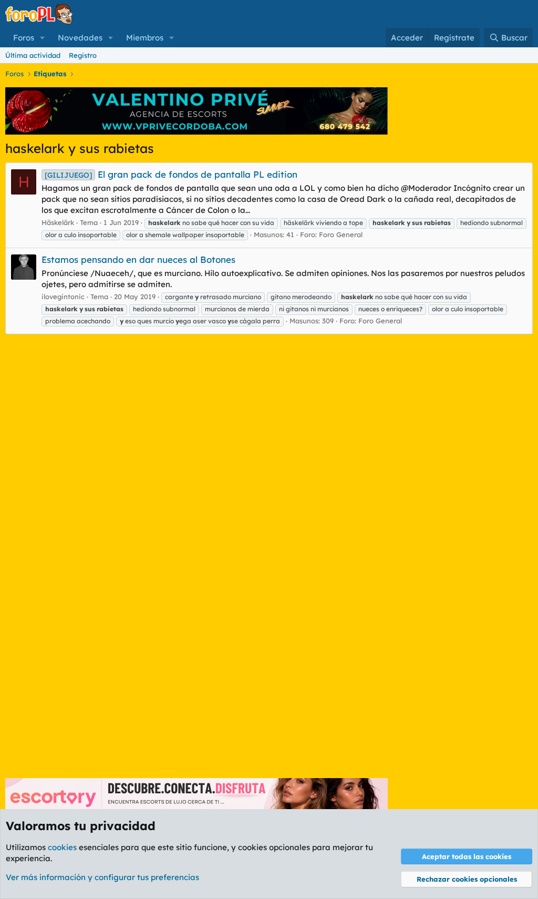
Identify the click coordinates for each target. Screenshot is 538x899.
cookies (62, 847)
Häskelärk (58, 222)
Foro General (341, 234)
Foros (23, 38)
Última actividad (32, 55)
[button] (42, 37)
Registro (83, 55)
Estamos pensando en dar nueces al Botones (138, 259)
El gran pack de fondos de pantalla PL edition (171, 174)
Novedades (80, 38)
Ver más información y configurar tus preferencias (102, 877)
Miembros (144, 38)
